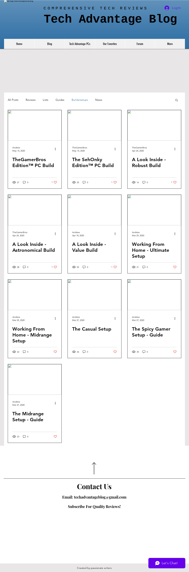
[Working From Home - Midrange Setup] (34, 295)
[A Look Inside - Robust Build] (154, 125)
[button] (176, 100)
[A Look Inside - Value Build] (94, 210)
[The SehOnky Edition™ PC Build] (94, 125)
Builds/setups (80, 100)
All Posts (13, 100)
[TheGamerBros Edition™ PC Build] (34, 125)
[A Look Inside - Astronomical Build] (34, 210)
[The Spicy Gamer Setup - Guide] (154, 295)
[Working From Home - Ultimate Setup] (154, 210)
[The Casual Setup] (94, 295)
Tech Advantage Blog (110, 19)
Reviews (30, 100)
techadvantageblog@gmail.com (100, 496)
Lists (45, 100)
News (98, 100)
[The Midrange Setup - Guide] (34, 379)
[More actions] (56, 149)
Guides (60, 100)
